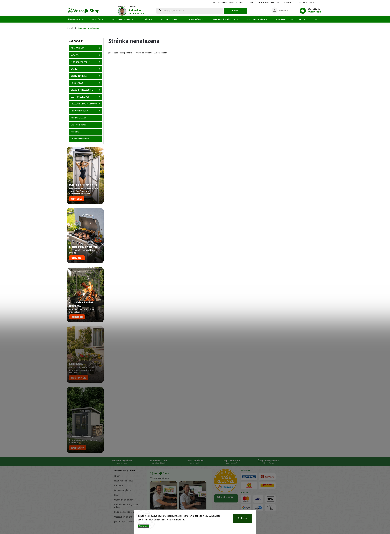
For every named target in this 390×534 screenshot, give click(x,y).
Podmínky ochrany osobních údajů (127, 506)
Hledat (235, 10)
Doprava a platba (307, 2)
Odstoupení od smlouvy (125, 516)
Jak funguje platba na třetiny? (227, 2)
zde (183, 519)
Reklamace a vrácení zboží (127, 512)
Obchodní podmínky (123, 499)
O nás (250, 2)
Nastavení (143, 526)
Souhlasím (242, 518)
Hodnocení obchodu (269, 2)
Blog (116, 495)
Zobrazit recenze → (225, 498)
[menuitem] (77, 19)
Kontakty (289, 2)
